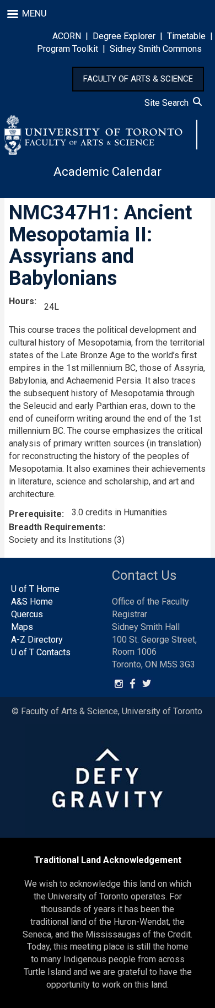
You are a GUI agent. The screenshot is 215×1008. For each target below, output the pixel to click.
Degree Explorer (124, 36)
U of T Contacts (41, 652)
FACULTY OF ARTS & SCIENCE (138, 79)
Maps (22, 627)
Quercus (27, 614)
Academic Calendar (107, 172)
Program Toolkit (67, 49)
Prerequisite (35, 514)
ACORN (66, 36)
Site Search (168, 103)
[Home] (100, 135)
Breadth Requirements (56, 527)
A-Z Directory (37, 639)
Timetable (186, 36)
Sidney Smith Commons (156, 49)
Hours (21, 301)
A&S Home (32, 601)
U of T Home (35, 589)
